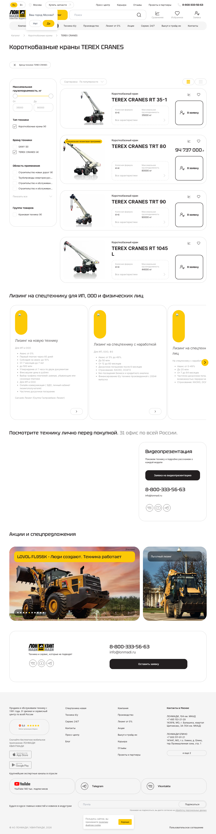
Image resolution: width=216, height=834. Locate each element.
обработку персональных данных (191, 810)
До (35, 101)
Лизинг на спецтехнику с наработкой (125, 344)
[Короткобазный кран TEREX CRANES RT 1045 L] (84, 259)
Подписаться (192, 804)
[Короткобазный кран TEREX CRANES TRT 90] (84, 210)
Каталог (15, 35)
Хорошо (125, 822)
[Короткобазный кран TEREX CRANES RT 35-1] (84, 108)
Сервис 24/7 (148, 25)
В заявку (193, 112)
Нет (35, 23)
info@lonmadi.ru (153, 495)
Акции (130, 25)
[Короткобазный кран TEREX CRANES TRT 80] (84, 159)
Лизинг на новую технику (36, 340)
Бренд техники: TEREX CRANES (33, 65)
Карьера (121, 4)
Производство (91, 25)
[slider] (15, 96)
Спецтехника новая (75, 708)
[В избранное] (198, 94)
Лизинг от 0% (113, 25)
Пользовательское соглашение (186, 827)
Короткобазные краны (40, 35)
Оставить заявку (148, 664)
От (14, 101)
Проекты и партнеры (160, 4)
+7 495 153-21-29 (176, 719)
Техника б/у (70, 25)
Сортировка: (81, 81)
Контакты (193, 25)
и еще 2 (187, 753)
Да (48, 23)
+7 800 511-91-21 (176, 737)
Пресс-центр (103, 4)
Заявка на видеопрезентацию (172, 475)
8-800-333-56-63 (192, 4)
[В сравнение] (189, 94)
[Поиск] (139, 15)
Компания (23, 25)
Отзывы (137, 4)
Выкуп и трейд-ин (171, 25)
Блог (67, 741)
